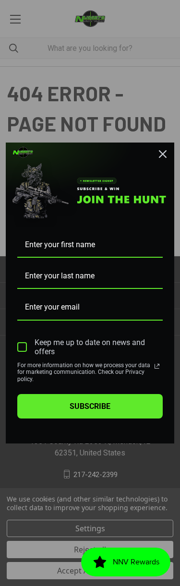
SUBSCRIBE (90, 406)
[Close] (162, 154)
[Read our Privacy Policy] (157, 366)
